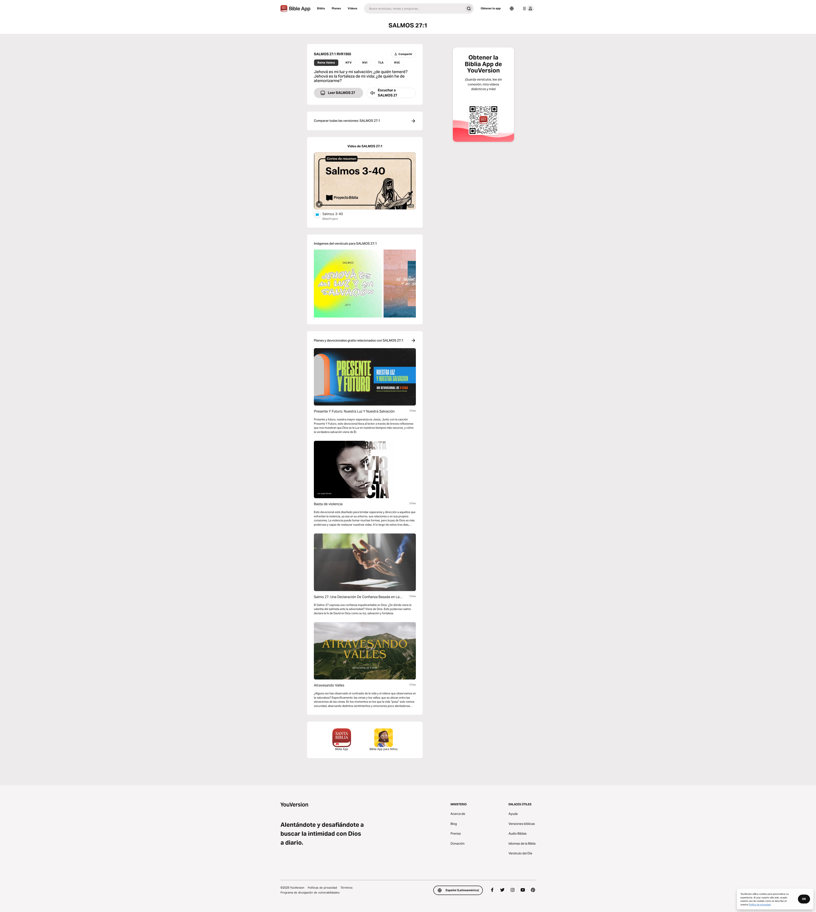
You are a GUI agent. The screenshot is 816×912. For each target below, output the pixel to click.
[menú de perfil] (527, 8)
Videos (352, 8)
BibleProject (330, 218)
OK (804, 899)
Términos (346, 887)
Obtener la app (491, 8)
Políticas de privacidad (322, 887)
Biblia (321, 8)
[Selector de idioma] (511, 8)
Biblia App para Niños (384, 749)
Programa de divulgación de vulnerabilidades (310, 892)
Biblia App (341, 749)
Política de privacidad (760, 904)
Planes (336, 8)
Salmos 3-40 (336, 213)
